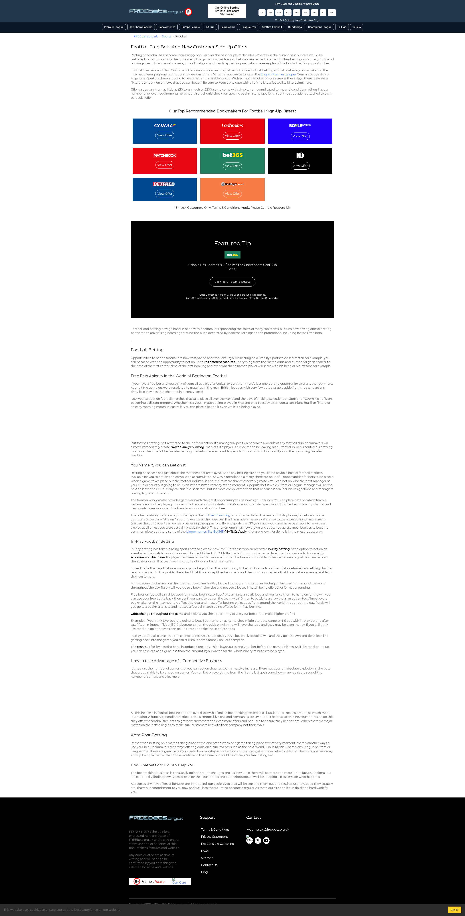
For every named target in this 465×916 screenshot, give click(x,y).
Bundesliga (295, 26)
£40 (306, 12)
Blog (204, 872)
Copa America (167, 26)
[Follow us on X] (258, 840)
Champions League (319, 26)
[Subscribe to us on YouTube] (266, 840)
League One (228, 26)
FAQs (205, 851)
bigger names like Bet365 (205, 531)
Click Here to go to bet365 (232, 281)
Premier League (114, 26)
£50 (314, 12)
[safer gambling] (188, 11)
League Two (249, 26)
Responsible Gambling (217, 843)
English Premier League (278, 74)
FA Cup (210, 26)
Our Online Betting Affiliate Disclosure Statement (227, 11)
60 (323, 12)
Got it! (455, 909)
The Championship (141, 26)
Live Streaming (219, 515)
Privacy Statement (214, 836)
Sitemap (207, 858)
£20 (279, 12)
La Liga (342, 26)
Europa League (190, 26)
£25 (288, 12)
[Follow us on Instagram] (249, 840)
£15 (270, 12)
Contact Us (209, 865)
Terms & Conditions (215, 829)
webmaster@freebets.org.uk (268, 829)
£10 (262, 12)
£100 (332, 12)
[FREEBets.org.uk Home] (156, 11)
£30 (296, 12)
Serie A (357, 26)
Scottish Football (272, 26)
